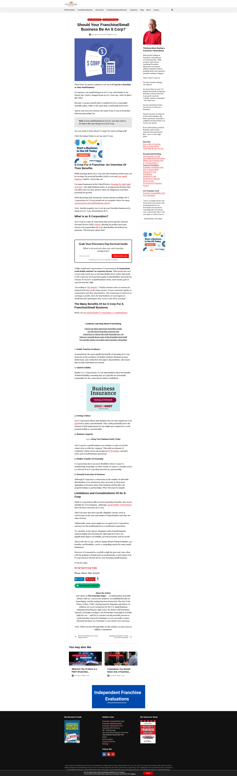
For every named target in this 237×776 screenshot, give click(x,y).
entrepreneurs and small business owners (92, 203)
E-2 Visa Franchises (150, 163)
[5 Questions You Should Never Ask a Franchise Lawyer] (121, 658)
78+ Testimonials (108, 730)
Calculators (134, 10)
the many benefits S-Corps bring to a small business (105, 313)
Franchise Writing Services (112, 726)
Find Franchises (69, 10)
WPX (122, 735)
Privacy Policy (107, 739)
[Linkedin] (104, 754)
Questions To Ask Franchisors (149, 173)
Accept (148, 773)
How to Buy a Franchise (152, 144)
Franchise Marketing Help (112, 724)
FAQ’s (104, 737)
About (148, 10)
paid (76, 423)
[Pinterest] (113, 754)
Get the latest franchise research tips (103, 331)
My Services (99, 10)
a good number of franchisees (119, 505)
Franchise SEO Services (111, 728)
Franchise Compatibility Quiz (154, 193)
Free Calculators (149, 196)
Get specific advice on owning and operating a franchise (103, 340)
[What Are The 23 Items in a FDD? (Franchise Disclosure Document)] (85, 658)
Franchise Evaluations (85, 10)
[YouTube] (109, 754)
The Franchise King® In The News (115, 733)
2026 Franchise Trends (151, 156)
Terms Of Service (108, 742)
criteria (97, 224)
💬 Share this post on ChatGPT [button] (87, 586)
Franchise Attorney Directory (117, 10)
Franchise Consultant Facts (153, 168)
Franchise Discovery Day (151, 180)
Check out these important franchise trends (103, 329)
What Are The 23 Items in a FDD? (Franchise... (84, 670)
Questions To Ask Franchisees (149, 178)
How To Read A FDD (150, 170)
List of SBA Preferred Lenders (154, 159)
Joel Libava (95, 34)
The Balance (92, 287)
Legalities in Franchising (110, 19)
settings (133, 774)
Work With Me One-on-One (153, 149)
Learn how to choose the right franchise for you (103, 334)
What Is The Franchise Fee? (153, 161)
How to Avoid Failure (151, 146)
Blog (142, 10)
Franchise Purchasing (94, 19)
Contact (156, 10)
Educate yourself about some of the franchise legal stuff (103, 337)
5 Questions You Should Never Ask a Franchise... (119, 670)
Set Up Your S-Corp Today (86, 568)
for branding (113, 451)
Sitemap (105, 744)
